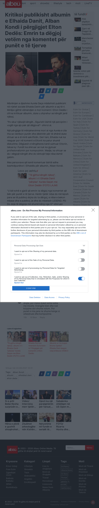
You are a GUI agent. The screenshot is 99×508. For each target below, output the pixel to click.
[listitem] (49, 245)
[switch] (81, 251)
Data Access (49, 297)
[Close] (94, 210)
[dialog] (49, 254)
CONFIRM (31, 288)
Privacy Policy (64, 297)
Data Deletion (34, 297)
